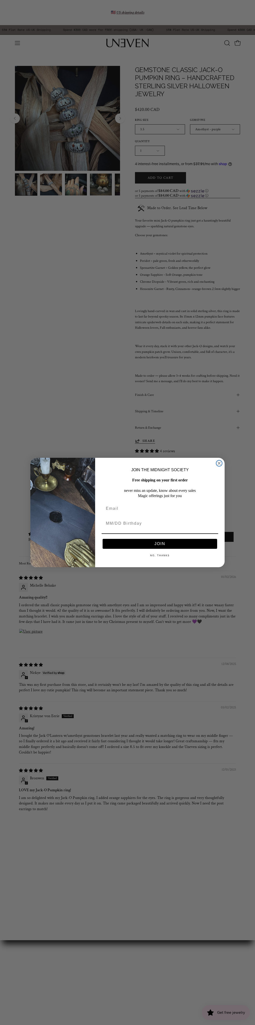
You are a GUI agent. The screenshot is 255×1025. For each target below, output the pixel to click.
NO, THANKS (160, 555)
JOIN (159, 544)
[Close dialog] (219, 463)
